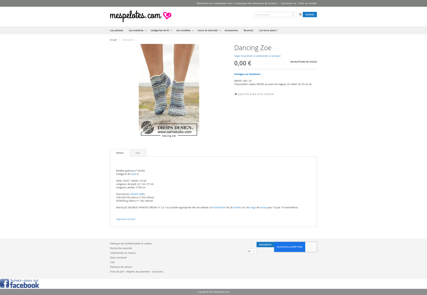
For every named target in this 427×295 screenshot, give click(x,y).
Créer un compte (307, 3)
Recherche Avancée (121, 248)
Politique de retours (121, 266)
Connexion (287, 3)
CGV (112, 262)
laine (133, 174)
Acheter (309, 14)
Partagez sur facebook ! (247, 74)
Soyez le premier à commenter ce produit (257, 55)
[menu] (213, 30)
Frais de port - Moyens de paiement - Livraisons (136, 271)
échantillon (219, 207)
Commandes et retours (123, 252)
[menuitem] (116, 30)
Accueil (113, 39)
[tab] (120, 153)
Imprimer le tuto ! (126, 219)
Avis (138, 152)
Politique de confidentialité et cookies (131, 243)
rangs (252, 207)
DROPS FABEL (137, 194)
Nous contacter (118, 257)
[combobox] (275, 14)
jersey (263, 207)
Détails (120, 152)
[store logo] (141, 16)
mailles (237, 207)
